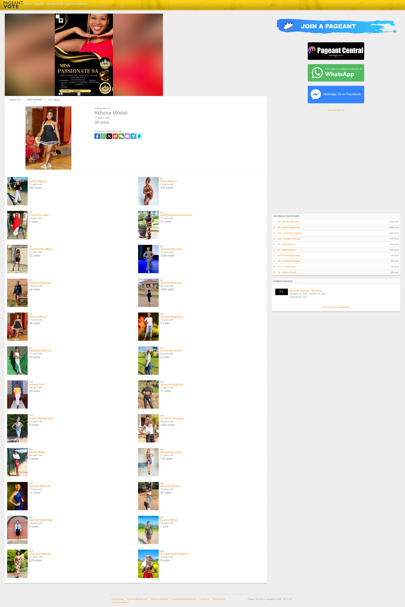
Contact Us (204, 599)
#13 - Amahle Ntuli (286, 266)
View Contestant (34, 99)
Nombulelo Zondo (171, 350)
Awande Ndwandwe (41, 520)
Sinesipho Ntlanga (40, 553)
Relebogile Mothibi (40, 350)
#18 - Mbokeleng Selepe (289, 255)
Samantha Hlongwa (172, 418)
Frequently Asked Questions (184, 599)
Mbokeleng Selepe (171, 452)
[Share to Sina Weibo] (115, 136)
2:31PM (288, 599)
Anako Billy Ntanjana (41, 418)
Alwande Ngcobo (170, 486)
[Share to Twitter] (109, 136)
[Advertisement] (295, 162)
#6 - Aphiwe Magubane (289, 227)
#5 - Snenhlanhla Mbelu (289, 261)
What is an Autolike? (159, 599)
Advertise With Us (336, 110)
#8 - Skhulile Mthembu (288, 221)
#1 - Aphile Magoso (287, 249)
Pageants (38, 4)
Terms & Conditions (120, 602)
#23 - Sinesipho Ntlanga (289, 238)
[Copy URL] (139, 136)
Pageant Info (15, 99)
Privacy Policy (219, 599)
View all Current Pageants (335, 307)
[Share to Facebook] (97, 136)
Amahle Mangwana (171, 316)
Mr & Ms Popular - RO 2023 (305, 290)
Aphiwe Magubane (171, 249)
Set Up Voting (55, 4)
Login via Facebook (76, 4)
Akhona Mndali (38, 316)
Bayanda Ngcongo (40, 283)
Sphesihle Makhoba (172, 384)
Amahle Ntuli (37, 384)
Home (27, 4)
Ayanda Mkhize (169, 520)
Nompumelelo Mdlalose (174, 553)
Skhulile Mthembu (171, 283)
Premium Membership (137, 599)
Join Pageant (54, 99)
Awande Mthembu (40, 486)
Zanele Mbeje (37, 452)
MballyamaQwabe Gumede (176, 215)
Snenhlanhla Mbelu (40, 249)
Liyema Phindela (39, 215)
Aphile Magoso (38, 181)
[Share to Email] (127, 136)
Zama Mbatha (168, 181)
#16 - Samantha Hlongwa (290, 233)
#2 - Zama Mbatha (286, 244)
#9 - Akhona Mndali (287, 272)
